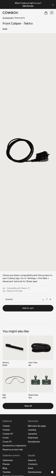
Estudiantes (34, 441)
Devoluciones (34, 472)
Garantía (32, 433)
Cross (6, 437)
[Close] (53, 4)
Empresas (33, 437)
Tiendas (7, 472)
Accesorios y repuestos (14, 445)
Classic (6, 426)
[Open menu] (51, 12)
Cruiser (6, 429)
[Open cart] (46, 12)
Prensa (6, 464)
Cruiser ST (8, 433)
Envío (30, 468)
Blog (5, 468)
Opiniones (8, 460)
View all (28, 406)
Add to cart (28, 308)
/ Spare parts (14, 18)
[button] (52, 472)
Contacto (32, 464)
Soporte (32, 460)
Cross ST (7, 441)
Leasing (32, 429)
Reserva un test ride (13, 449)
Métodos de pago (37, 426)
